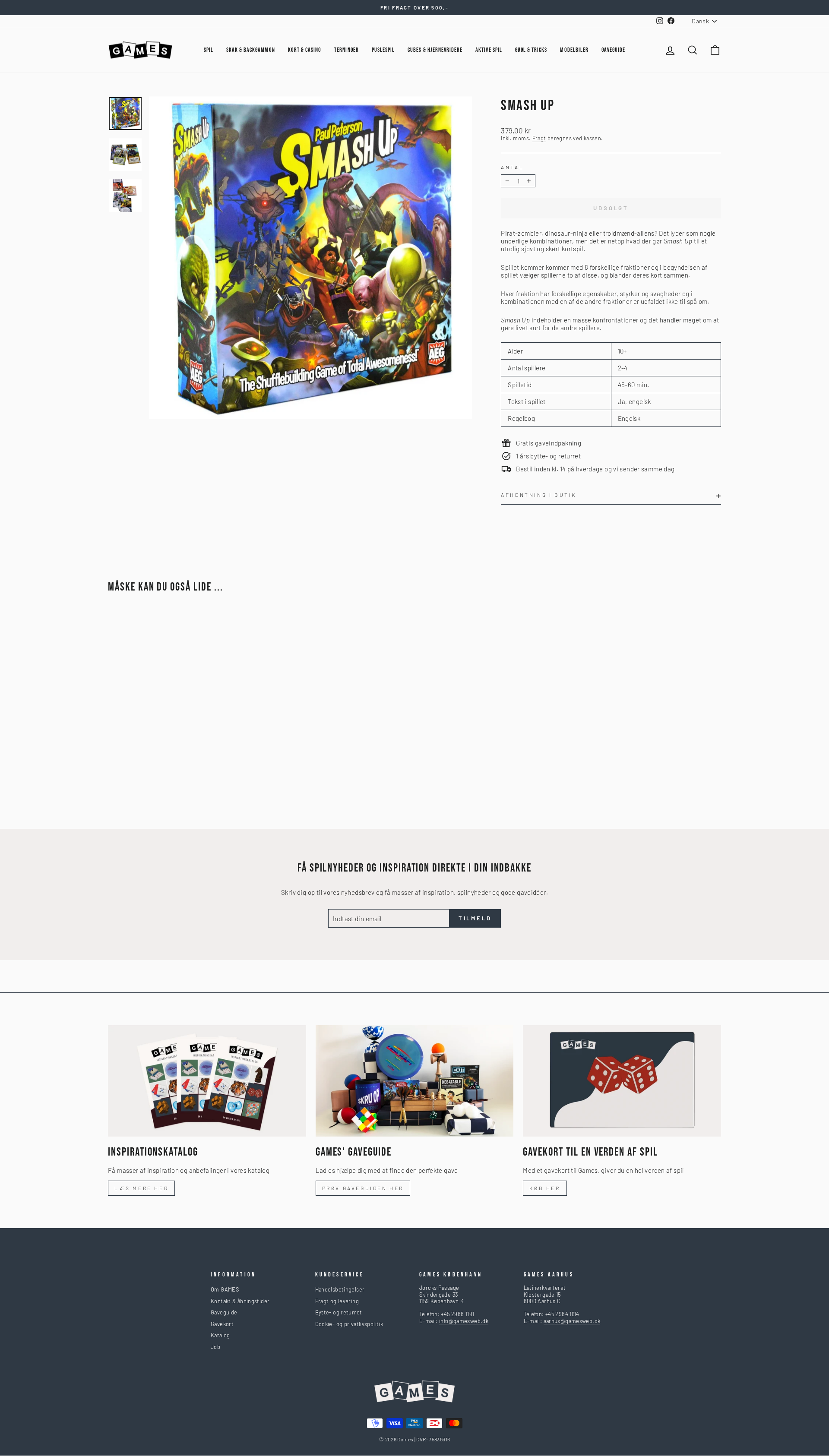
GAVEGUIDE (613, 50)
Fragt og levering (337, 1301)
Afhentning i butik (538, 495)
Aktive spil (488, 50)
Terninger (346, 50)
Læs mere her (141, 1188)
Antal (512, 167)
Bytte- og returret (338, 1312)
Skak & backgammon (250, 50)
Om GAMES (225, 1289)
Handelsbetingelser (340, 1289)
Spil (208, 50)
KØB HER (544, 1188)
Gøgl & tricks (531, 50)
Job (215, 1346)
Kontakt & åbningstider (240, 1301)
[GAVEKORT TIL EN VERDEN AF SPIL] (622, 1081)
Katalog (220, 1335)
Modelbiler (574, 50)
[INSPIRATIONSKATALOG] (207, 1081)
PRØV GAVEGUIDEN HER (363, 1188)
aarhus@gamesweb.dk (572, 1320)
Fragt (539, 138)
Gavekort (222, 1323)
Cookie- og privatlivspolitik (349, 1323)
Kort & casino (305, 50)
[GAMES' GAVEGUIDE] (415, 1081)
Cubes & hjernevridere (435, 50)
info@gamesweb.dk (463, 1320)
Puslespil (383, 50)
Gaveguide (224, 1312)
